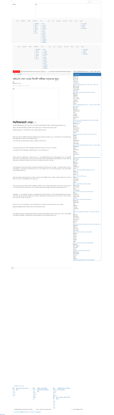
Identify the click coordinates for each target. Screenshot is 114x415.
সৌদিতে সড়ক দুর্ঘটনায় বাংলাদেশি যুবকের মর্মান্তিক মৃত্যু (43, 389)
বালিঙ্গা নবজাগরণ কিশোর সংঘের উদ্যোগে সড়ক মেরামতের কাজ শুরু (85, 134)
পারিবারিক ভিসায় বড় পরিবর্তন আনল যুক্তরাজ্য (63, 389)
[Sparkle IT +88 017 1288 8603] (31, 412)
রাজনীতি (29, 21)
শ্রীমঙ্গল (36, 25)
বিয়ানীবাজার (44, 42)
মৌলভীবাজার (35, 21)
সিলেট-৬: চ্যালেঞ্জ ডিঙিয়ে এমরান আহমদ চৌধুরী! (81, 184)
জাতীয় (17, 21)
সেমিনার (83, 27)
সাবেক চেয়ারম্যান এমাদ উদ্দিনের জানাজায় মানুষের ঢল (82, 199)
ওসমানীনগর (44, 40)
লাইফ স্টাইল (65, 21)
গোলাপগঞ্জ (44, 25)
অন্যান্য (81, 21)
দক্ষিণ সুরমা (44, 36)
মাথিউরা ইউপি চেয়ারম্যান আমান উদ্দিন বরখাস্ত (81, 250)
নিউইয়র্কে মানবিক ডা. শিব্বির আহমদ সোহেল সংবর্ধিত (82, 232)
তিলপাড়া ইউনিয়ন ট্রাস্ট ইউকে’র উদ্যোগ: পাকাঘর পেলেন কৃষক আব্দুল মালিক (86, 224)
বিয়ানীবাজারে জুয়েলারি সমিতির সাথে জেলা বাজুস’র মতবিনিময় (83, 260)
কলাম (53, 21)
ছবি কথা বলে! (75, 125)
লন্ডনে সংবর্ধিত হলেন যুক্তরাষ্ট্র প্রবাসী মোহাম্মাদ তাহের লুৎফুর (59, 71)
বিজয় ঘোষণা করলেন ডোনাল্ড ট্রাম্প (22, 389)
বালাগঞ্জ (43, 31)
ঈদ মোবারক (75, 160)
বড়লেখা (36, 33)
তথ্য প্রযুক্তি (84, 23)
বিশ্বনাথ (43, 30)
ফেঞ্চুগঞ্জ (43, 37)
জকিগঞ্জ (43, 34)
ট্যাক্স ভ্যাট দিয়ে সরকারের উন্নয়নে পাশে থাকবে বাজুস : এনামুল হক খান (33, 71)
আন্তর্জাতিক (23, 21)
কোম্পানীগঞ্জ (44, 28)
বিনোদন (71, 21)
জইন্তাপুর (44, 33)
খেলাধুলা (76, 21)
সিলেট (41, 21)
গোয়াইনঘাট (44, 39)
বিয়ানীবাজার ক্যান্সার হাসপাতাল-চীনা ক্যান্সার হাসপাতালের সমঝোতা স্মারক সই (86, 157)
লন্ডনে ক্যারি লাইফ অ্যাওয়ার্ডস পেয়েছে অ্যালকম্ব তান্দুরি (83, 191)
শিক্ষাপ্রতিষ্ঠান (84, 28)
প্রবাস (49, 21)
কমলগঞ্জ (36, 27)
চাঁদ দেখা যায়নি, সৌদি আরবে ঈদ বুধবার (63, 398)
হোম (14, 74)
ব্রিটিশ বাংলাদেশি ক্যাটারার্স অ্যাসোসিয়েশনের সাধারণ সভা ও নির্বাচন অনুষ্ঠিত (86, 145)
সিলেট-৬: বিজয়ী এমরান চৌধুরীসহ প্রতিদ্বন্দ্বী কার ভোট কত (83, 170)
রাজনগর (36, 28)
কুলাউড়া (36, 30)
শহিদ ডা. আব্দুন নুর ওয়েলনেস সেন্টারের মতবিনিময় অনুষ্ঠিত (83, 243)
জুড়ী (35, 31)
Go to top (2, 414)
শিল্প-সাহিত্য (58, 21)
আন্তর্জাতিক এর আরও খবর (19, 386)
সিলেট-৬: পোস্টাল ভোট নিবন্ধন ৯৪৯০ (80, 176)
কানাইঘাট (43, 27)
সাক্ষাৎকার (83, 25)
